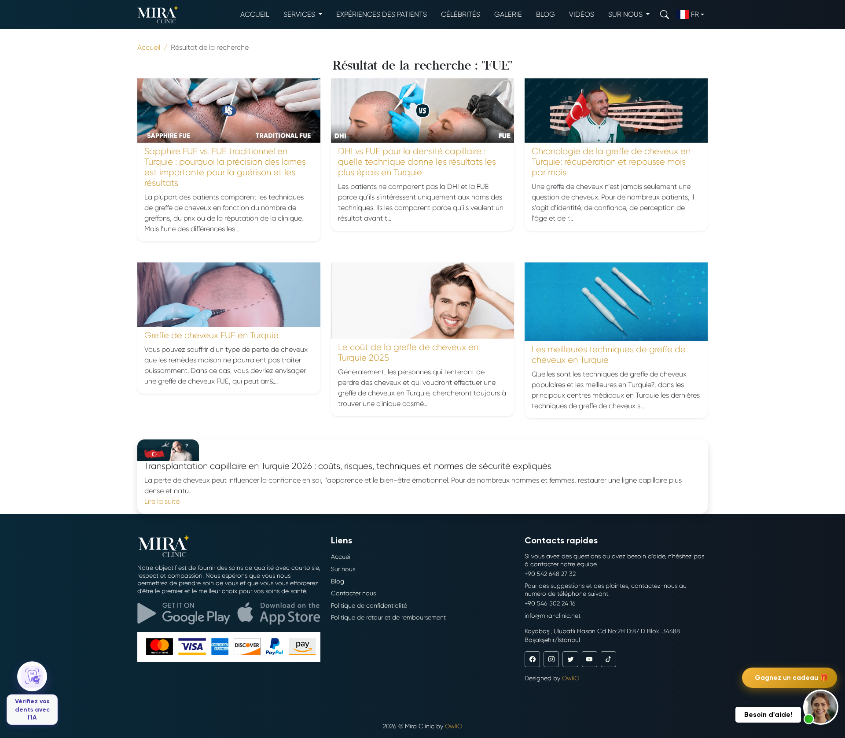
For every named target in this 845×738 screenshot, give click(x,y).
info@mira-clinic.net (552, 615)
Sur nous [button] (626, 14)
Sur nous (343, 568)
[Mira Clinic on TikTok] (608, 659)
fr (695, 14)
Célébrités (460, 14)
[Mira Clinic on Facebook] (532, 659)
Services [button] (300, 14)
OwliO (570, 678)
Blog (545, 14)
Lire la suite (162, 501)
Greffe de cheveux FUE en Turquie (211, 335)
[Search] (664, 14)
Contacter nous (353, 593)
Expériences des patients (381, 14)
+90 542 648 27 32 (550, 573)
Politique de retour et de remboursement (388, 617)
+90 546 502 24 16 (550, 603)
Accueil (254, 14)
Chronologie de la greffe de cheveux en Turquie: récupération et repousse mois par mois (611, 161)
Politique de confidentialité (369, 605)
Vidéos (581, 14)
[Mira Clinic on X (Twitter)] (570, 659)
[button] (820, 707)
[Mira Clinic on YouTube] (589, 659)
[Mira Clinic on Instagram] (551, 659)
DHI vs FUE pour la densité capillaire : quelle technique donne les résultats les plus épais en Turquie (417, 161)
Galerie (508, 14)
